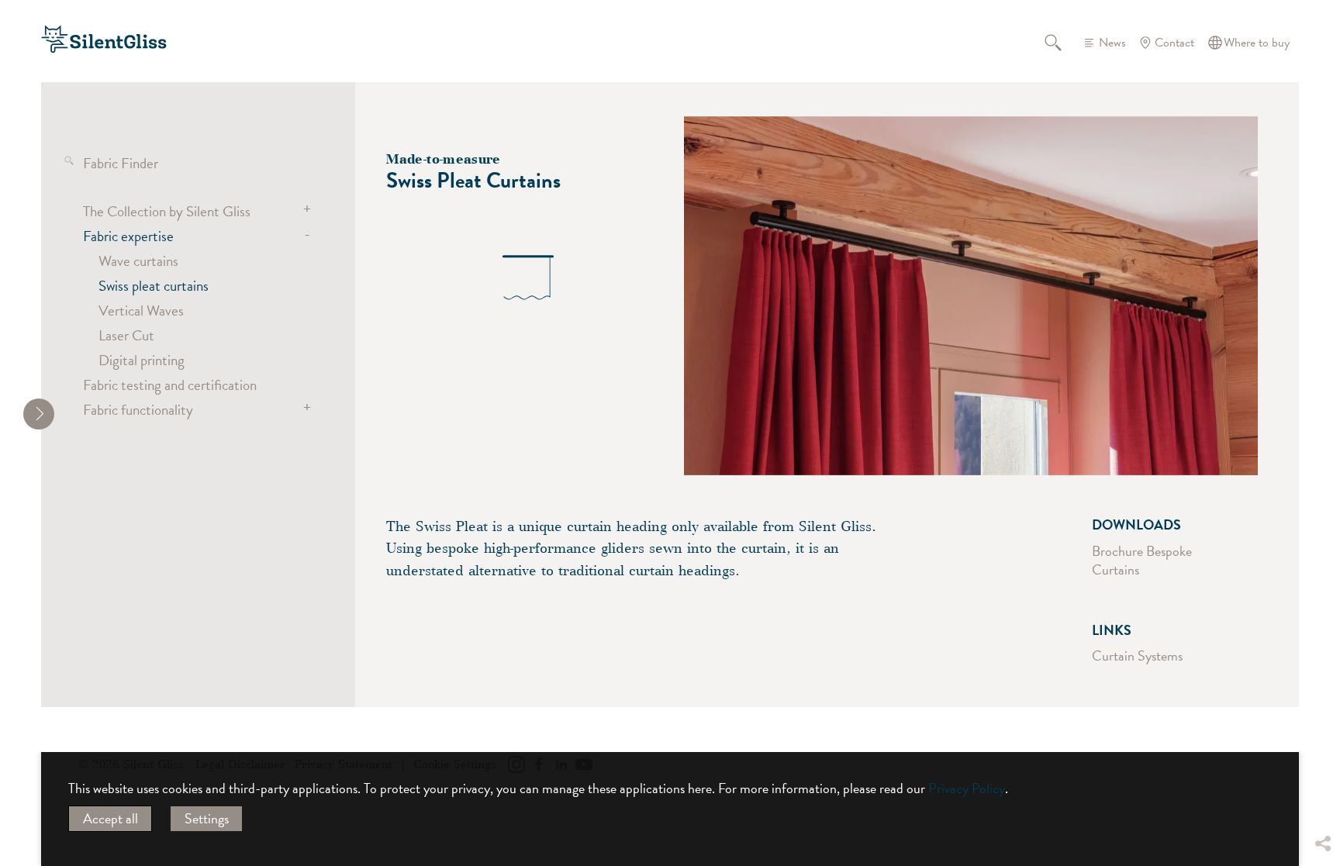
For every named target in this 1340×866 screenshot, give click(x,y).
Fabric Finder (120, 163)
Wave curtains (138, 260)
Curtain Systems (1137, 655)
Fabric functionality (138, 409)
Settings (207, 818)
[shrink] (38, 414)
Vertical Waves (141, 310)
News (1112, 42)
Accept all (110, 818)
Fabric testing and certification (170, 384)
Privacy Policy (966, 788)
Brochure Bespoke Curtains (1142, 560)
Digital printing (141, 360)
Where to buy (1257, 42)
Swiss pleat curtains (153, 285)
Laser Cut (126, 335)
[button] (1322, 728)
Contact (1174, 42)
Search (1062, 42)
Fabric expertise (128, 236)
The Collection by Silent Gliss (166, 211)
